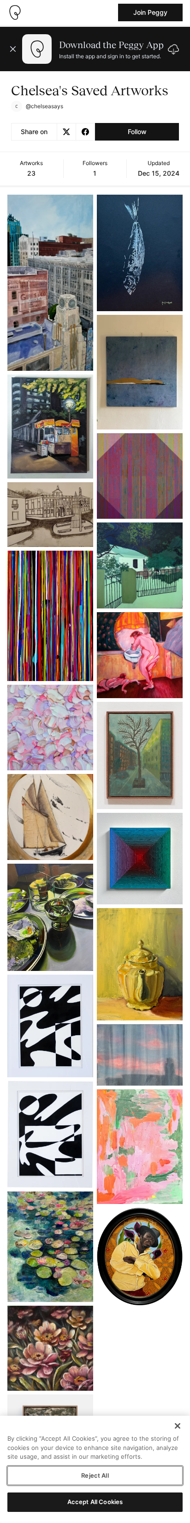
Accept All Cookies (95, 1501)
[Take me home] (14, 12)
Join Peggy (150, 12)
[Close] (177, 1426)
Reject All (94, 1475)
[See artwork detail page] (50, 283)
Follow (137, 131)
